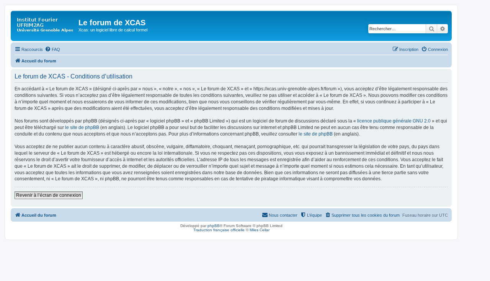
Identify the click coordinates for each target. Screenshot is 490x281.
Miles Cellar (260, 230)
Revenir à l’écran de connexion (48, 195)
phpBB (213, 226)
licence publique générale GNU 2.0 (394, 121)
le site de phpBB (82, 127)
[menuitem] (52, 49)
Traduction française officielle (219, 230)
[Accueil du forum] (45, 25)
